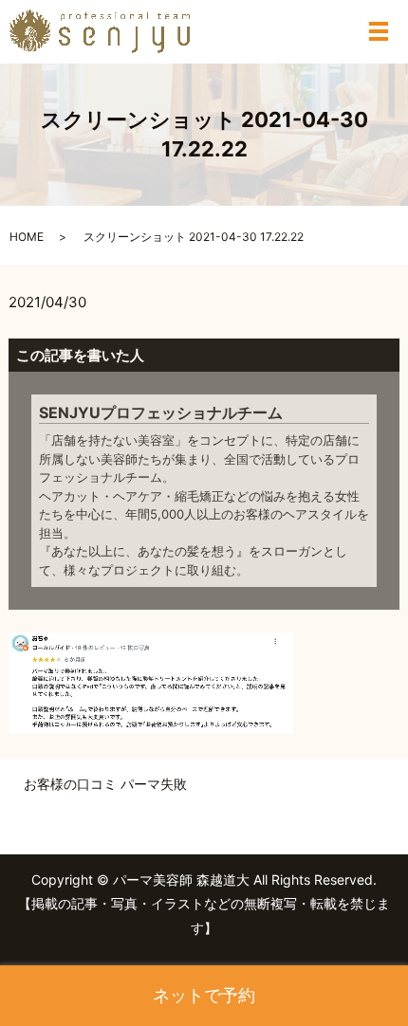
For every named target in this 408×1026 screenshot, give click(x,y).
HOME (26, 236)
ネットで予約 (204, 995)
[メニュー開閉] (378, 31)
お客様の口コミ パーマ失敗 (105, 784)
